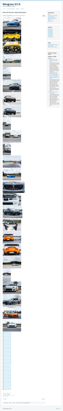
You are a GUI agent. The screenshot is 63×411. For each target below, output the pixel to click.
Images (8, 394)
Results (22, 8)
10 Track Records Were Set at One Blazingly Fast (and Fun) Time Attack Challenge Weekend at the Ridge (54, 76)
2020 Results (50, 31)
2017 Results (50, 34)
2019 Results (50, 32)
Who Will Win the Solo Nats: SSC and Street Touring (54, 60)
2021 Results (50, 30)
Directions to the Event (52, 17)
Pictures (49, 20)
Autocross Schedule (10, 8)
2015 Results (50, 36)
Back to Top (58, 408)
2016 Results (50, 35)
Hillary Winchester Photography (19, 15)
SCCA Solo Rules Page (52, 47)
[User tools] (44, 16)
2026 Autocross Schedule (52, 15)
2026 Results (50, 29)
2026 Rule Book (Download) (53, 44)
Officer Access (50, 21)
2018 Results (50, 33)
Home (4, 8)
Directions (17, 8)
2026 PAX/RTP (51, 45)
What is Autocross (51, 19)
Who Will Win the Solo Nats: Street (54, 92)
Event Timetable (51, 16)
